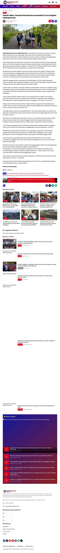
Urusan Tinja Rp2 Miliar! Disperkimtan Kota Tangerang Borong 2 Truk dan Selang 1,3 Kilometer (33, 473)
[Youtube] (12, 540)
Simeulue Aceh (22, 175)
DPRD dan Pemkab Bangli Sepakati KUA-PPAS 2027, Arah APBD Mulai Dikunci (31, 455)
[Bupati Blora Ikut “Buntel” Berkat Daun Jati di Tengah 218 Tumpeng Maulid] (11, 197)
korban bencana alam (14, 173)
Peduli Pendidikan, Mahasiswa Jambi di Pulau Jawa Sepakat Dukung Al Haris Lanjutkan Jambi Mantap (37, 265)
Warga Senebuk (44, 175)
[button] (49, 2)
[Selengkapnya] (30, 491)
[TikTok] (21, 540)
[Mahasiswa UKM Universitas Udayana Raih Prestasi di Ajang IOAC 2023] (9, 408)
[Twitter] (49, 185)
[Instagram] (10, 540)
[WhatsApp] (56, 185)
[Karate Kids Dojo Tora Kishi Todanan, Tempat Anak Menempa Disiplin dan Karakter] (48, 197)
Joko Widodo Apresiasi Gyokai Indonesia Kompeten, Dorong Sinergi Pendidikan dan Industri (29, 223)
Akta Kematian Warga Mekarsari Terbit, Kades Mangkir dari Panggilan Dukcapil (32, 461)
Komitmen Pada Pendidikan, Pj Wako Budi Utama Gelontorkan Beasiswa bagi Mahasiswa (35, 242)
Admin (7, 20)
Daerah (4, 12)
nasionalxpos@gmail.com (12, 506)
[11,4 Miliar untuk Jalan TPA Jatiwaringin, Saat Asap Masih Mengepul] (11, 215)
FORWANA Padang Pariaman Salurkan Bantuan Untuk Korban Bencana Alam (35, 276)
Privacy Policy (6, 531)
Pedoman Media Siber (9, 529)
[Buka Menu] (53, 2)
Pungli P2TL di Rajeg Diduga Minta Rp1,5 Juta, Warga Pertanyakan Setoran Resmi (32, 479)
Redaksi (5, 534)
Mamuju (41, 173)
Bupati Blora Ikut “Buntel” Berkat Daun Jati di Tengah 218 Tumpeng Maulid (10, 205)
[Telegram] (52, 185)
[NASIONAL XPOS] (13, 2)
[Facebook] (46, 185)
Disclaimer (6, 526)
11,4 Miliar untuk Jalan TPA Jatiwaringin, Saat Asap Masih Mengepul (11, 223)
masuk (11, 233)
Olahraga (20, 344)
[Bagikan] (56, 21)
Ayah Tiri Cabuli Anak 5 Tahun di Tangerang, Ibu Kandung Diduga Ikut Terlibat (32, 467)
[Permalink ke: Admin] (4, 21)
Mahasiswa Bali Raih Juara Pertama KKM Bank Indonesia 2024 (35, 254)
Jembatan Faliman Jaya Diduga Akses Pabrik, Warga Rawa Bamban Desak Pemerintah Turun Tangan (48, 223)
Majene (34, 173)
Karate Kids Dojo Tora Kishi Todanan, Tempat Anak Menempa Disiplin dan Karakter (47, 205)
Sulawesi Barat (33, 175)
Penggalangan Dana (10, 175)
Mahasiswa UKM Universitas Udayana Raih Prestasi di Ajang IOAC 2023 (36, 406)
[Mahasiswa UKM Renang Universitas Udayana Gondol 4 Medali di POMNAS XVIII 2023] (9, 342)
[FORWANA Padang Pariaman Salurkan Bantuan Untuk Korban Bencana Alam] (9, 278)
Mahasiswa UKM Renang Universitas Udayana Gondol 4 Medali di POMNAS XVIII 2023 (36, 341)
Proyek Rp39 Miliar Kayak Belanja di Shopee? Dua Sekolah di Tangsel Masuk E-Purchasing (29, 205)
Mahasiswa (26, 173)
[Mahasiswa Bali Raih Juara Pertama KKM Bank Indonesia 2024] (9, 255)
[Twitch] (15, 540)
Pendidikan (20, 268)
